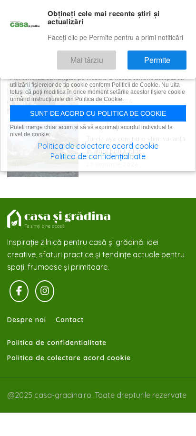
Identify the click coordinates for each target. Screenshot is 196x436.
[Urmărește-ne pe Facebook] (19, 291)
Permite (164, 56)
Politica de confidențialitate (98, 156)
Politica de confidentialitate (57, 342)
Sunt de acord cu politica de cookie (98, 113)
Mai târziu (108, 56)
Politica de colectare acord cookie (69, 358)
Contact (70, 319)
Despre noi (26, 319)
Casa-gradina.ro (59, 219)
